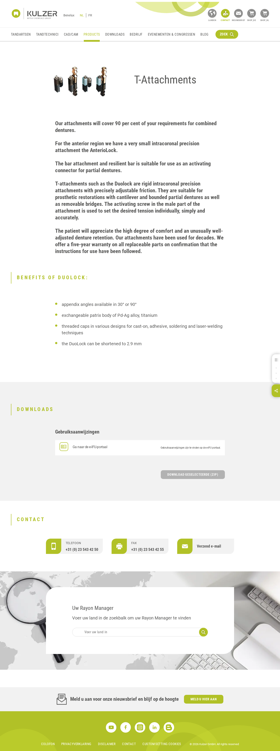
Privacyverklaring (76, 744)
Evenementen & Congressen (171, 34)
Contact (129, 744)
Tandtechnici (47, 34)
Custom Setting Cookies (161, 744)
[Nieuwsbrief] (238, 13)
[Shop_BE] (251, 13)
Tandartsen (21, 34)
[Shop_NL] (264, 13)
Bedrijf (136, 34)
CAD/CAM (71, 34)
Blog (204, 34)
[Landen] (212, 13)
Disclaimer (107, 744)
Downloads (114, 34)
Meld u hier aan (204, 699)
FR (90, 15)
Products (92, 34)
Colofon (48, 744)
